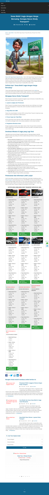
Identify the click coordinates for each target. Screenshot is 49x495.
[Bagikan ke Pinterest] (21, 376)
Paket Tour (3, 5)
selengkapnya (10, 396)
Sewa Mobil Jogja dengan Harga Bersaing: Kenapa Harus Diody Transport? (24, 19)
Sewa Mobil (32, 24)
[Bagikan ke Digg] (14, 376)
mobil (35, 90)
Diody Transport (24, 37)
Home (2, 3)
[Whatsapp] (47, 243)
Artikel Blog (3, 12)
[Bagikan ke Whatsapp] (9, 376)
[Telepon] (47, 246)
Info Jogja (3, 10)
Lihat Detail (25, 459)
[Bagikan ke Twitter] (11, 376)
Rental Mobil (3, 7)
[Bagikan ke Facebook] (6, 376)
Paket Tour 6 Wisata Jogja (24, 468)
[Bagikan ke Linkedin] (18, 376)
